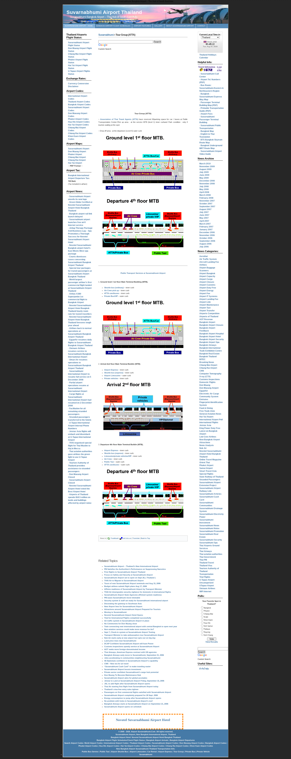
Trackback (114, 538)
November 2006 (207, 235)
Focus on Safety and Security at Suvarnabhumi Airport (128, 575)
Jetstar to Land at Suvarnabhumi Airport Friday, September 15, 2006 (134, 681)
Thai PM (203, 560)
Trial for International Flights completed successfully (127, 618)
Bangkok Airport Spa (209, 342)
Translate (136, 538)
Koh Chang (208, 635)
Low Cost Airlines (207, 437)
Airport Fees (207, 114)
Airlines (203, 265)
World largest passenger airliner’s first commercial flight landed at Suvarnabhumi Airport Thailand (80, 285)
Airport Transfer (207, 310)
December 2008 (207, 181)
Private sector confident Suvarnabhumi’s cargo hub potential (131, 672)
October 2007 (205, 203)
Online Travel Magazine (210, 459)
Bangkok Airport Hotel (210, 336)
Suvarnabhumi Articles (210, 494)
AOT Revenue (206, 319)
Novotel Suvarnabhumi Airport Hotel (143, 720)
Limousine (109, 456)
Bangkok (207, 608)
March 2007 (205, 224)
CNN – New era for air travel (116, 664)
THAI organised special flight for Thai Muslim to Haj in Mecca (79, 446)
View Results (211, 642)
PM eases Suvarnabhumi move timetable (122, 598)
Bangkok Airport (207, 322)
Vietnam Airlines (207, 588)
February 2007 (206, 227)
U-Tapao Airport (207, 580)
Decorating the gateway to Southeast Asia (123, 604)
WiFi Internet (205, 591)
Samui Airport (206, 468)
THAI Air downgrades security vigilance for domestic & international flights (137, 592)
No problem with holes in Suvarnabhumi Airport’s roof (128, 701)
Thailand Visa (205, 565)
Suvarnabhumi (106, 34)
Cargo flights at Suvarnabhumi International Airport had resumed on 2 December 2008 (80, 400)
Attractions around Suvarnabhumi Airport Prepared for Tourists (132, 609)
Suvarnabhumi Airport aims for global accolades (125, 678)
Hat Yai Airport (206, 417)
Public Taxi (109, 462)
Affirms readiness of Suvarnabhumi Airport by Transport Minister (133, 589)
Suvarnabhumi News (209, 525)
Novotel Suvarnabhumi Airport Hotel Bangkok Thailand (210, 454)
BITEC (202, 359)
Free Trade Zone (207, 411)
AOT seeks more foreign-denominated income (124, 649)
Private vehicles (111, 378)
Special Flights (206, 474)
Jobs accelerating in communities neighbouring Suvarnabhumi (132, 658)
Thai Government (207, 557)
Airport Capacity (207, 276)
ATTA (135, 119)
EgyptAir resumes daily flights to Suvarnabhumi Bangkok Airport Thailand (80, 343)
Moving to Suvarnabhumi (115, 612)
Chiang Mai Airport (208, 365)
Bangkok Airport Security (211, 339)
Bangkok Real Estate (209, 354)
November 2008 (207, 183)
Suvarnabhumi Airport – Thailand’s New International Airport (131, 566)
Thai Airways (205, 551)
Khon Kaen (208, 620)
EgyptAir (203, 391)
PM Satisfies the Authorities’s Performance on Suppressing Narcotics (135, 569)
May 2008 (204, 189)
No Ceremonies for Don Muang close (120, 624)
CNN (201, 371)
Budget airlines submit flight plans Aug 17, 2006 (125, 586)
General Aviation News (210, 414)
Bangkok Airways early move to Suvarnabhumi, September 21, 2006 (134, 655)
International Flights (208, 422)
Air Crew (108, 459)
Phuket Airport (206, 465)
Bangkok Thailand (208, 356)
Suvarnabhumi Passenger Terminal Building (209, 120)
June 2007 (204, 215)
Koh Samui (208, 626)
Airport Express (111, 370)
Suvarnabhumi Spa (208, 543)
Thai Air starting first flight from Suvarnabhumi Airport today (131, 687)
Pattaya (206, 629)
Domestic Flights (207, 382)
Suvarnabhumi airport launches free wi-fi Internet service (79, 222)
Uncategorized (206, 583)
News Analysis (206, 445)
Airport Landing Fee (208, 299)
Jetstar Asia (205, 425)
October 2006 (205, 238)
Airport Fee (204, 293)
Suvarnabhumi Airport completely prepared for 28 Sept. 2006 (131, 695)
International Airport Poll (211, 419)
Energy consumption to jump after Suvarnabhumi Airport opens (132, 698)
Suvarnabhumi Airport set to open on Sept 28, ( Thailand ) (130, 578)
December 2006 (207, 232)
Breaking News (206, 362)
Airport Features (142, 26)
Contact (201, 26)
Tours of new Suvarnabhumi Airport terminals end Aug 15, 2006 (132, 583)
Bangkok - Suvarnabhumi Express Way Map (210, 97)
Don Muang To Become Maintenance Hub (122, 675)
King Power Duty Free (209, 428)
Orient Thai (204, 462)
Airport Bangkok (207, 273)
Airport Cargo (206, 279)
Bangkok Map (207, 131)
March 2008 (205, 195)
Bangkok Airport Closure (211, 325)
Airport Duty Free (207, 288)
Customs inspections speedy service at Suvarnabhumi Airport (131, 646)
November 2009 (207, 166)
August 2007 (205, 209)
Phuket (206, 611)
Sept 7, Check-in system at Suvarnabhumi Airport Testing (129, 632)
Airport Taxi (205, 308)
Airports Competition (209, 313)
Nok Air (203, 448)
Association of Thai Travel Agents (115, 119)
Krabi (205, 617)
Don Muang (204, 385)
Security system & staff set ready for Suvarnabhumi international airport (136, 601)
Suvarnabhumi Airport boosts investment (122, 669)
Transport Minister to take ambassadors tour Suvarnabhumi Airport (134, 635)
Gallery (158, 26)
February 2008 (206, 198)
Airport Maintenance (209, 305)
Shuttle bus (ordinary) (114, 288)
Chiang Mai (208, 614)
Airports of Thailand (208, 316)
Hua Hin (206, 623)
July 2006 (204, 247)
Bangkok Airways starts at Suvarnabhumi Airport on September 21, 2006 (136, 704)
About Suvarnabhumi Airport (180, 26)
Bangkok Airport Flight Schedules (113, 26)
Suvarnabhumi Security (210, 540)
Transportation (206, 574)
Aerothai (203, 256)
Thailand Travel (206, 563)
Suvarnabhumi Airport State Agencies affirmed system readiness (133, 595)
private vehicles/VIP (122, 456)
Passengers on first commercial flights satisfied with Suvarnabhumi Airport (137, 692)
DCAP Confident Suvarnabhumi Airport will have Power (128, 644)
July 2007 (204, 212)
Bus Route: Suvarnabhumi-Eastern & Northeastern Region (211, 88)
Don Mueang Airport (209, 388)
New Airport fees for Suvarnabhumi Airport (123, 606)
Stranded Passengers (209, 479)
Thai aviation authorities (210, 554)
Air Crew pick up (111, 290)
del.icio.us (127, 538)
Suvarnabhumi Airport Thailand (104, 12)
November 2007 (207, 201)
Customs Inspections (209, 379)
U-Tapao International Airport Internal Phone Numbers (79, 426)
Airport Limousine (112, 376)
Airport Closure (206, 282)
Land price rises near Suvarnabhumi (120, 641)
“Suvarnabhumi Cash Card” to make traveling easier (127, 666)
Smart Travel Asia (208, 471)
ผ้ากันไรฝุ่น (204, 669)
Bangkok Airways (207, 345)
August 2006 (205, 244)
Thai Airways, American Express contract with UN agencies (130, 652)
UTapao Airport (206, 585)
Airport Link (205, 302)
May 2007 (204, 218)
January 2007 (206, 229)
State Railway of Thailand (211, 477)
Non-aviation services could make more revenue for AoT (129, 629)
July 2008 (204, 186)
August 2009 (205, 169)
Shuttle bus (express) (113, 373)
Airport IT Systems (208, 296)
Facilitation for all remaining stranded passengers (77, 411)
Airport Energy (206, 290)
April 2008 (204, 192)
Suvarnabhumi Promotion (211, 531)
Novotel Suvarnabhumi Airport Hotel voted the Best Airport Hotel (79, 489)
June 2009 (204, 175)
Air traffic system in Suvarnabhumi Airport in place (126, 621)
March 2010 (205, 163)
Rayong (206, 632)
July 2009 (204, 172)
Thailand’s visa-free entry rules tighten (121, 689)
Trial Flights (204, 577)
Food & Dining (206, 408)
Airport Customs (207, 285)
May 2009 (204, 178)
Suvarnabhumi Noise (209, 528)
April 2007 (204, 221)
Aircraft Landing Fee (209, 262)
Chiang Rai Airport (208, 368)
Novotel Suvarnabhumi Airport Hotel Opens (123, 615)
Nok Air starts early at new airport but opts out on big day (129, 638)
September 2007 (207, 206)
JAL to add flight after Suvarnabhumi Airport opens (127, 684)
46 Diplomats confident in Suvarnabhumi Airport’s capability (131, 661)
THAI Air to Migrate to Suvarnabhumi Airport (124, 581)
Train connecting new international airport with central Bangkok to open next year (140, 626)
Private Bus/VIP (111, 296)
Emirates (203, 399)
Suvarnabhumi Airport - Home (79, 26)
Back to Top (145, 538)
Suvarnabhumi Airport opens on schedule (122, 707)
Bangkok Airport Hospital (211, 333)
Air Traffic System (208, 259)
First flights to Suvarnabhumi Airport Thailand (124, 572)
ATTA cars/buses (111, 293)
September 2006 (207, 241)
